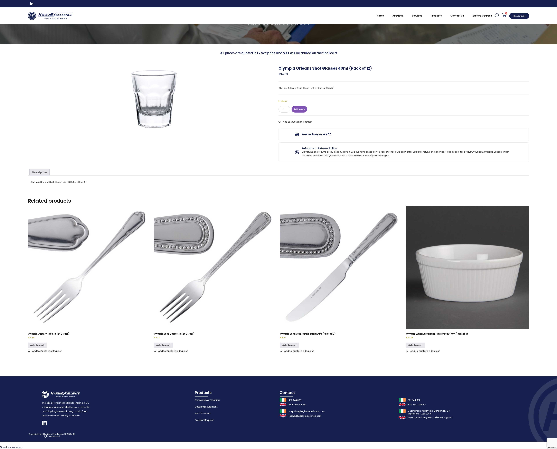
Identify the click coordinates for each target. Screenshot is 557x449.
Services (417, 15)
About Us (398, 15)
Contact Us (457, 15)
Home (380, 15)
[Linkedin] (44, 423)
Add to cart (299, 109)
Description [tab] (39, 172)
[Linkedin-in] (32, 4)
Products (436, 15)
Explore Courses (482, 15)
